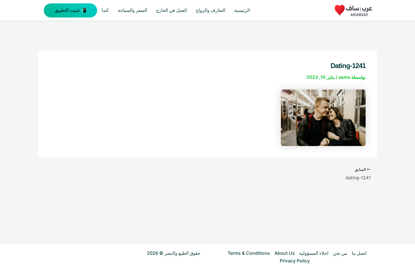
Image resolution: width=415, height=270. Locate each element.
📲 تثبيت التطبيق (70, 10)
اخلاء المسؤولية (313, 253)
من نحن (340, 253)
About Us (284, 253)
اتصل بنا (359, 253)
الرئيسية (242, 10)
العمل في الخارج (171, 10)
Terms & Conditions (249, 253)
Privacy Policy (295, 261)
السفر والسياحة (132, 10)
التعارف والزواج (210, 10)
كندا (105, 10)
